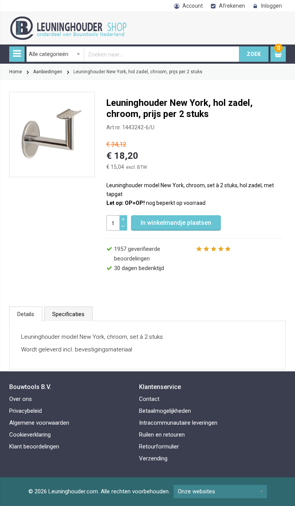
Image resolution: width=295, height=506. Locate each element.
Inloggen (271, 6)
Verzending (153, 458)
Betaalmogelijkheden (165, 410)
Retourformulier (159, 446)
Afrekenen (232, 6)
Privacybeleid (25, 410)
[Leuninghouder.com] (76, 20)
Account (192, 6)
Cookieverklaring (30, 434)
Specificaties (68, 314)
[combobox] (133, 54)
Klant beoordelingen (34, 446)
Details (25, 314)
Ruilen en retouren (162, 434)
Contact (149, 399)
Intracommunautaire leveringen (178, 422)
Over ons (20, 399)
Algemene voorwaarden (39, 422)
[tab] (25, 314)
